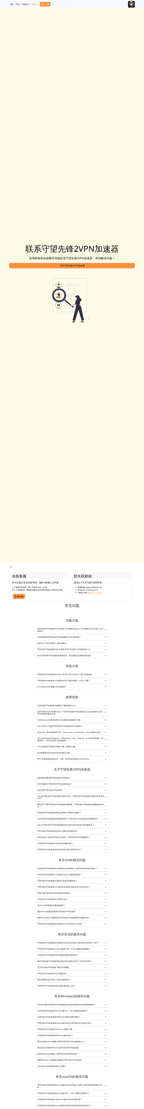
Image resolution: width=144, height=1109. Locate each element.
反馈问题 (18, 596)
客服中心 (25, 4)
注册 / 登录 (45, 4)
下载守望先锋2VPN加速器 (72, 265)
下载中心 (34, 4)
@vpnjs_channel (95, 592)
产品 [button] (17, 4)
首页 (12, 4)
